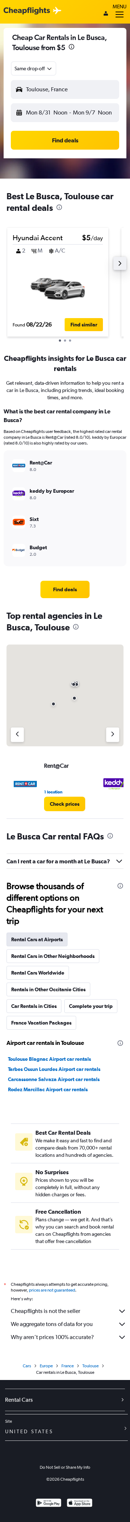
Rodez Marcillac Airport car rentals (48, 1089)
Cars (27, 1365)
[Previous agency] (17, 734)
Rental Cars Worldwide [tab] (37, 973)
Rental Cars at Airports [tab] (37, 939)
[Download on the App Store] (79, 1504)
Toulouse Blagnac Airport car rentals (49, 1059)
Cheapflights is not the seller (45, 1311)
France (67, 1365)
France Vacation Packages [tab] (41, 1023)
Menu (119, 6)
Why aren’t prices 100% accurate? (52, 1337)
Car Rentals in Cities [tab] (34, 1006)
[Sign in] (106, 14)
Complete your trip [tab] (91, 1006)
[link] (65, 589)
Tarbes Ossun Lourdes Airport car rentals (54, 1069)
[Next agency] (112, 734)
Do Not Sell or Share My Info (65, 1467)
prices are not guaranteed (52, 1290)
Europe (46, 1365)
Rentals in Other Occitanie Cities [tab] (48, 989)
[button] (71, 47)
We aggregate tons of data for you (52, 1324)
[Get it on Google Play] (48, 1504)
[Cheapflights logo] (27, 11)
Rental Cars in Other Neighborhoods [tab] (53, 956)
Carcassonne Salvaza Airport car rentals (54, 1079)
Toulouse (90, 1365)
